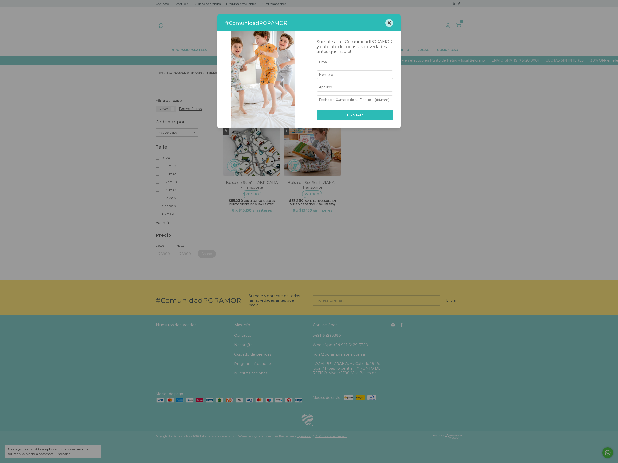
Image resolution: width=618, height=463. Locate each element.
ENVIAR (355, 115)
